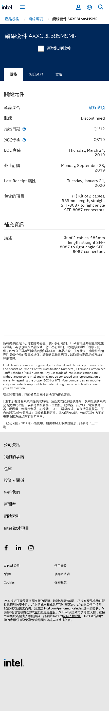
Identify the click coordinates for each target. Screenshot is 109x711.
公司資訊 (12, 444)
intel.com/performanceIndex (63, 608)
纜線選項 (97, 107)
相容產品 (36, 74)
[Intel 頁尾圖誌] (14, 662)
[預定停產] (24, 139)
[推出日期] (24, 129)
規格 (13, 74)
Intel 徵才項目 (16, 528)
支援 (59, 74)
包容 (8, 468)
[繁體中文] (89, 7)
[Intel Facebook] (6, 548)
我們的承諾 (14, 456)
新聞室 (10, 504)
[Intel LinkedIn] (18, 548)
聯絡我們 (12, 492)
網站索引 (12, 516)
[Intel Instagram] (31, 548)
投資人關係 (14, 480)
